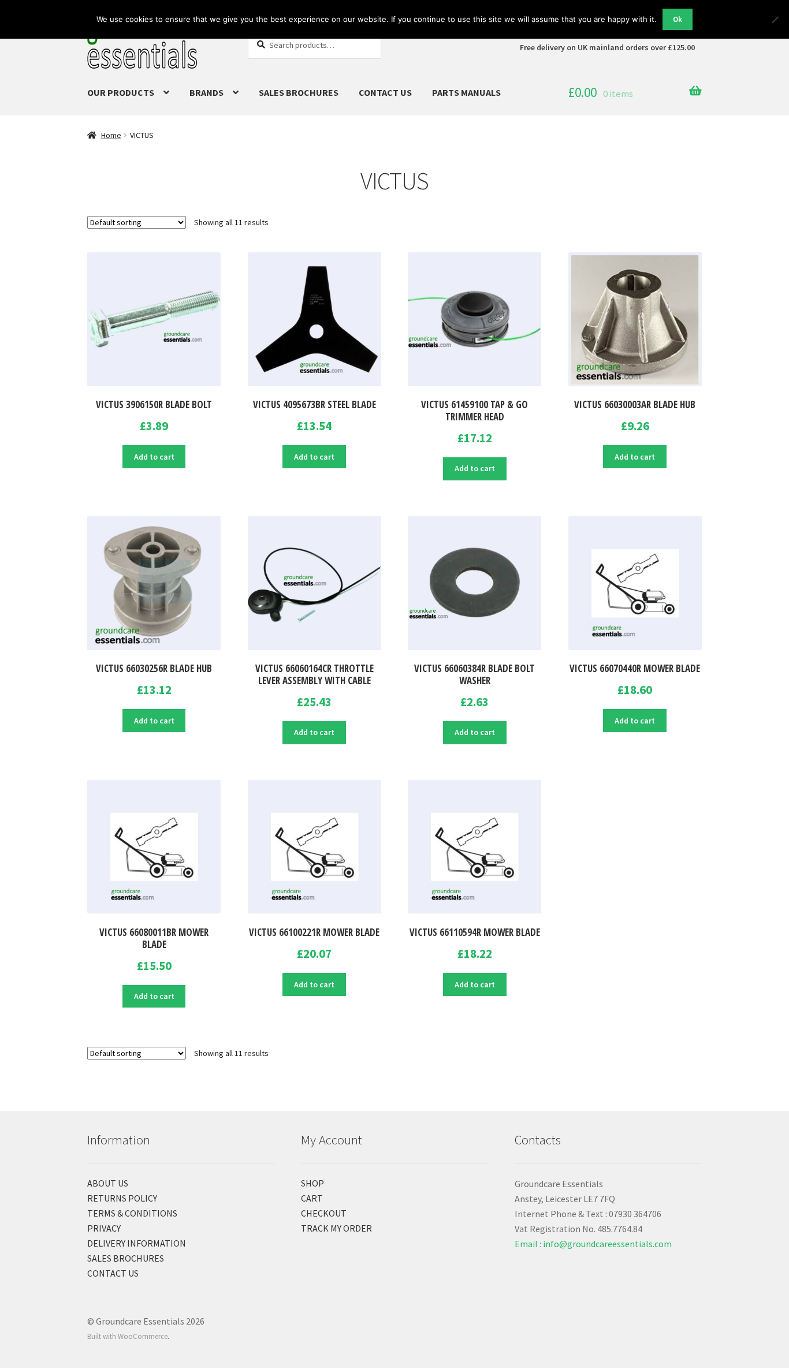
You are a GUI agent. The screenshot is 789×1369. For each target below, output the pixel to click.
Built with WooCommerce (127, 1336)
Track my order (336, 1228)
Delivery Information (136, 1243)
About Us (107, 1183)
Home (111, 135)
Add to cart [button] (154, 457)
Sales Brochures (298, 92)
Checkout (324, 1213)
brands (206, 92)
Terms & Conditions (132, 1213)
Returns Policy (122, 1198)
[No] (774, 19)
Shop (312, 1183)
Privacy (104, 1228)
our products (120, 92)
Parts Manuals (466, 92)
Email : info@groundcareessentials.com (593, 1243)
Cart (312, 1198)
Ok (677, 19)
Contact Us (385, 92)
